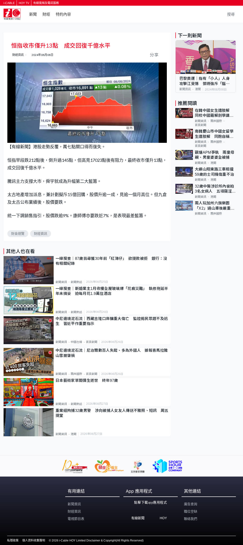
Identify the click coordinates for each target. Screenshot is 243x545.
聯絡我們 (190, 519)
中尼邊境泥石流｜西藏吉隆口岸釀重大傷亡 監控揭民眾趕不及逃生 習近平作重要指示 (112, 321)
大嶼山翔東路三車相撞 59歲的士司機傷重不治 (215, 171)
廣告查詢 (190, 504)
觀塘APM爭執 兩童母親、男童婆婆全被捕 (214, 154)
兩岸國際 (76, 374)
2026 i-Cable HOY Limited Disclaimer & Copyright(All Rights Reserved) (98, 540)
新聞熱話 (76, 282)
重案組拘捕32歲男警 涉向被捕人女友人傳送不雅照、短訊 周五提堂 (112, 413)
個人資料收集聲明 (33, 540)
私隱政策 (13, 540)
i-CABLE (9, 3)
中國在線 (76, 342)
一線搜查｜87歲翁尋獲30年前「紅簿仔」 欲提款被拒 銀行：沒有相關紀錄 (111, 261)
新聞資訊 (61, 282)
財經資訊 (40, 233)
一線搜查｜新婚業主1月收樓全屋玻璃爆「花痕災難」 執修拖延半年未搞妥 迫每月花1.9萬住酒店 (112, 291)
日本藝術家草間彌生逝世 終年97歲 (87, 380)
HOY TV (24, 3)
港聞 (73, 434)
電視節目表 (76, 519)
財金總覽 (17, 233)
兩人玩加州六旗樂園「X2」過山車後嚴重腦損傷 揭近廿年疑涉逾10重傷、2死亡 (215, 206)
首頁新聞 (91, 342)
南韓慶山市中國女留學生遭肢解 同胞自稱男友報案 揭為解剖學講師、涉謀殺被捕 (214, 134)
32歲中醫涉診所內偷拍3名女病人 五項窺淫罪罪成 (215, 189)
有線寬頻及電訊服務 (46, 3)
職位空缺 (190, 511)
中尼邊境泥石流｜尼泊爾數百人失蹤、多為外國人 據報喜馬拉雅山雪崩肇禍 (112, 352)
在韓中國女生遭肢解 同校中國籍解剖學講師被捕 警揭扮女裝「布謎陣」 (214, 113)
